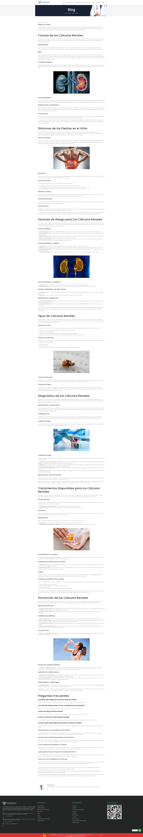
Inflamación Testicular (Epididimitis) (43, 818)
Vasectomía (74, 813)
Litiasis (38, 815)
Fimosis (38, 813)
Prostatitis (39, 816)
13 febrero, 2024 (40, 22)
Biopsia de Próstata (75, 818)
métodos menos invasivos (96, 574)
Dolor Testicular (40, 811)
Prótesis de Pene (75, 815)
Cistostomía (74, 807)
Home (66, 13)
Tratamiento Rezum (75, 822)
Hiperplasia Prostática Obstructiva (43, 809)
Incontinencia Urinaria (41, 807)
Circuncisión (74, 811)
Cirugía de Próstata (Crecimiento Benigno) (79, 820)
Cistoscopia (74, 816)
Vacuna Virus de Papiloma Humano (78, 809)
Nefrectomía (74, 805)
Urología (69, 13)
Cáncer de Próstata (40, 805)
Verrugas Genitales (40, 820)
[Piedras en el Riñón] (41, 787)
